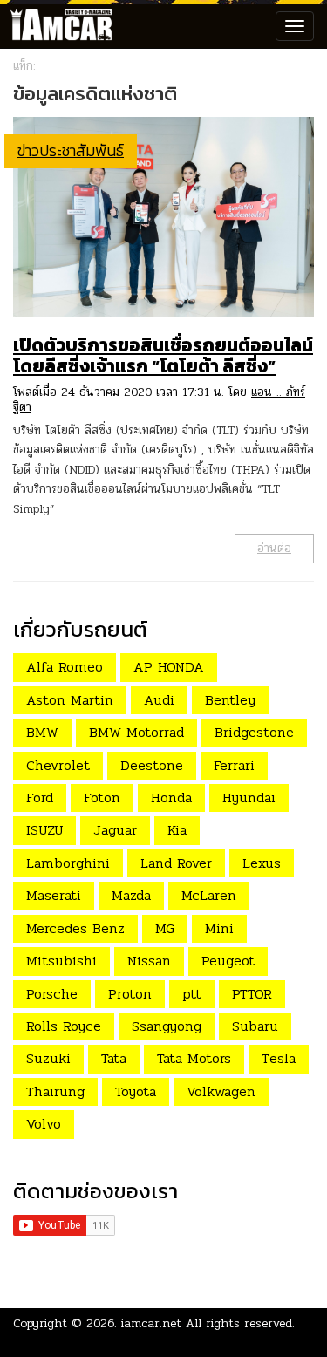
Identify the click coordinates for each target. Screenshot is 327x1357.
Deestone (151, 765)
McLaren (208, 895)
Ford (39, 797)
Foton (102, 797)
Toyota (135, 1091)
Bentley (230, 700)
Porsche (52, 994)
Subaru (255, 1026)
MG (164, 928)
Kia (177, 830)
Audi (159, 700)
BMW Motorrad (136, 732)
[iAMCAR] (56, 26)
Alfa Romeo (64, 667)
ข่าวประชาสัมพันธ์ (70, 150)
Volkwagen (221, 1091)
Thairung (55, 1091)
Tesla (279, 1058)
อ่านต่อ (274, 548)
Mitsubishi (61, 961)
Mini (219, 928)
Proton (130, 994)
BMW (42, 732)
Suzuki (48, 1058)
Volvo (43, 1124)
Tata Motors (194, 1058)
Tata (113, 1058)
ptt (191, 994)
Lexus (261, 863)
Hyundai (249, 797)
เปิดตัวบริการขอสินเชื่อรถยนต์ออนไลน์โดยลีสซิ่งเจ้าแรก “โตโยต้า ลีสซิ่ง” (163, 355)
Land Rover (176, 863)
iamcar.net (151, 1323)
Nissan (149, 961)
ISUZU (44, 830)
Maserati (53, 895)
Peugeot (228, 961)
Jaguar (115, 830)
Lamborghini (68, 863)
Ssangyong (166, 1026)
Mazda (131, 895)
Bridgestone (254, 732)
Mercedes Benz (75, 928)
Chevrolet (58, 765)
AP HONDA (168, 667)
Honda (171, 797)
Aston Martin (69, 700)
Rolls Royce (63, 1026)
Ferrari (234, 765)
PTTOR (252, 994)
